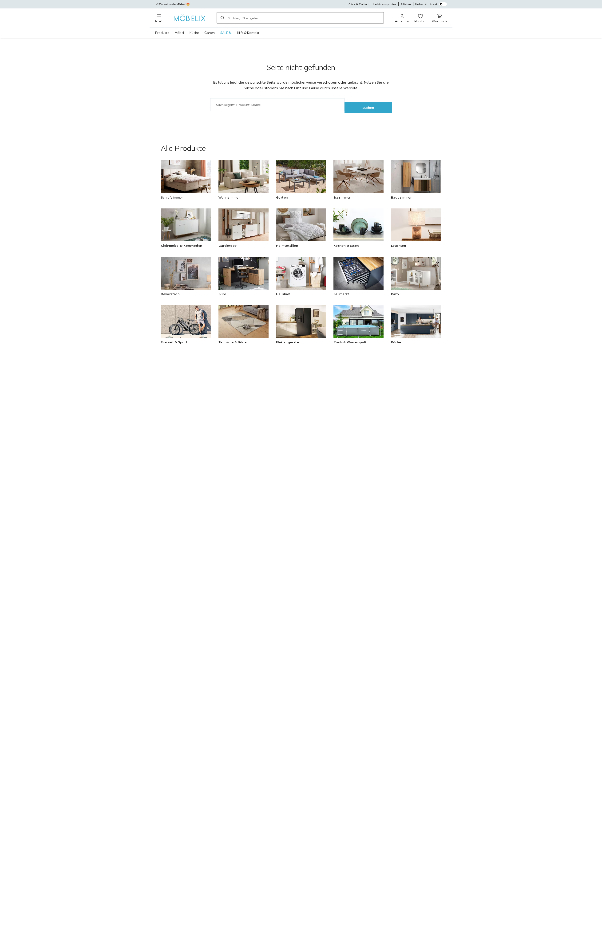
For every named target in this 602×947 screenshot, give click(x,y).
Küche (194, 33)
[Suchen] (222, 17)
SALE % (225, 33)
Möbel (179, 33)
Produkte (162, 33)
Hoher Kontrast (426, 4)
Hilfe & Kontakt (248, 33)
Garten (209, 33)
